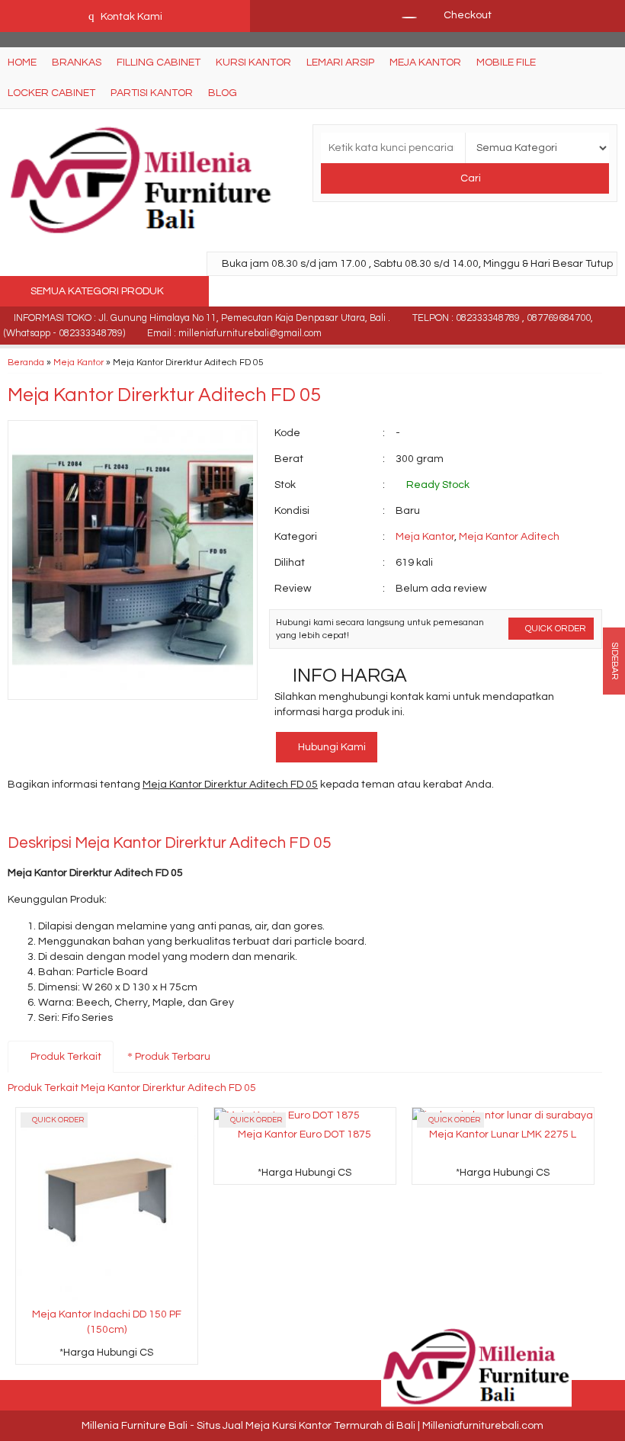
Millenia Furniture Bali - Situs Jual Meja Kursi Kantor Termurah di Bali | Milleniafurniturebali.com (312, 1425)
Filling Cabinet (158, 62)
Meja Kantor (425, 62)
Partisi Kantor (152, 93)
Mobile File (506, 62)
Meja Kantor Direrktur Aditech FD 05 (164, 395)
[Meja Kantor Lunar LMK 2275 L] (502, 1115)
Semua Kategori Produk (98, 291)
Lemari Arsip (340, 62)
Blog (222, 93)
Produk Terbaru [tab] (171, 1056)
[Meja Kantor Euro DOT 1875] (287, 1115)
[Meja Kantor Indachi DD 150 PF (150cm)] (106, 1204)
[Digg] (102, 816)
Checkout (466, 15)
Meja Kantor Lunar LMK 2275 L (502, 1134)
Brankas (76, 62)
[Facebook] (20, 816)
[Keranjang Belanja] (401, 15)
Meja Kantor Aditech (509, 536)
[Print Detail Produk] (239, 816)
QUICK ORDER (554, 628)
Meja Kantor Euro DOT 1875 (304, 1134)
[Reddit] (130, 816)
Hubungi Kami (331, 747)
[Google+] (75, 816)
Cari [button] (469, 178)
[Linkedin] (157, 816)
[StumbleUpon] (212, 816)
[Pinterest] (184, 816)
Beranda (26, 362)
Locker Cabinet (51, 93)
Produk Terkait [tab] (64, 1056)
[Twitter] (47, 816)
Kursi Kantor (253, 62)
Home (22, 62)
